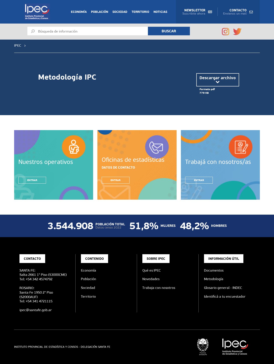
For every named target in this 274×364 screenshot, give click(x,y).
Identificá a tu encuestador (225, 296)
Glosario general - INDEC (223, 288)
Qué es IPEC (151, 270)
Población (99, 12)
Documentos (213, 270)
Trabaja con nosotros (158, 288)
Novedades (150, 279)
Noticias (160, 12)
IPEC (17, 45)
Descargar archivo (218, 77)
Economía (79, 12)
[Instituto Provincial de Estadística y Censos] (38, 11)
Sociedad (119, 12)
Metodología (213, 279)
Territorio (140, 12)
